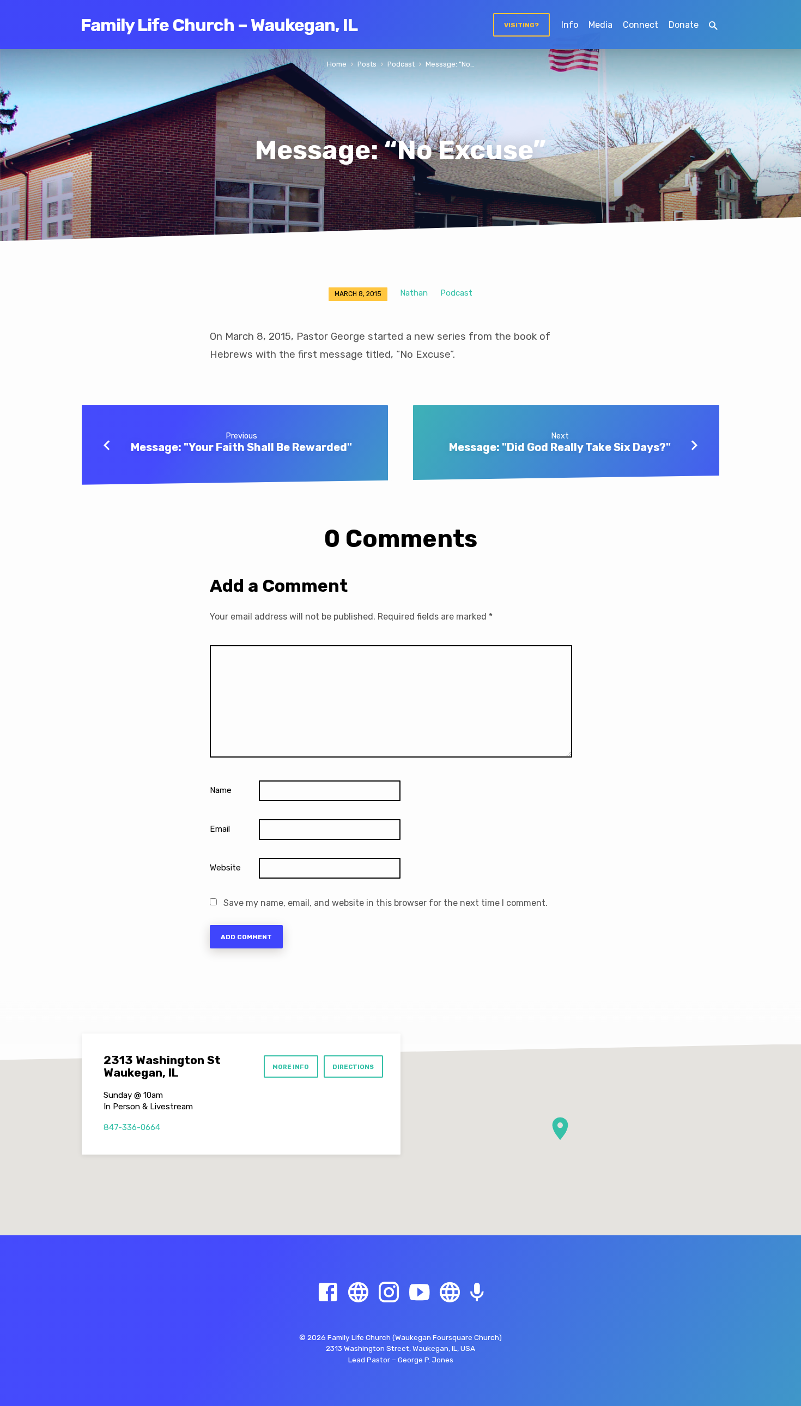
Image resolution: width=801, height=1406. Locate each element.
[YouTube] (419, 1292)
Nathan (414, 293)
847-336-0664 (132, 1127)
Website (225, 868)
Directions (353, 1067)
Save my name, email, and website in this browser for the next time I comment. (385, 903)
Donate (684, 25)
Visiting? (521, 25)
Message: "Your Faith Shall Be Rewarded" (241, 447)
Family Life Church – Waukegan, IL (219, 25)
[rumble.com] (358, 1292)
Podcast (401, 64)
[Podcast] (477, 1293)
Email (220, 829)
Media (600, 25)
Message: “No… (450, 64)
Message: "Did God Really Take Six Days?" (560, 447)
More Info (290, 1067)
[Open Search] (713, 26)
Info (569, 25)
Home (337, 64)
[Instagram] (389, 1292)
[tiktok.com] (450, 1292)
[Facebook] (327, 1292)
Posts (367, 64)
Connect (640, 25)
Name (221, 790)
